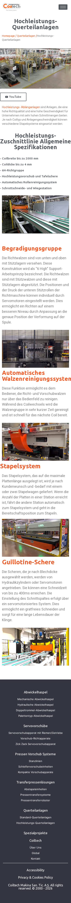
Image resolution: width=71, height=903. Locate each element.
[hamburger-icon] (63, 7)
